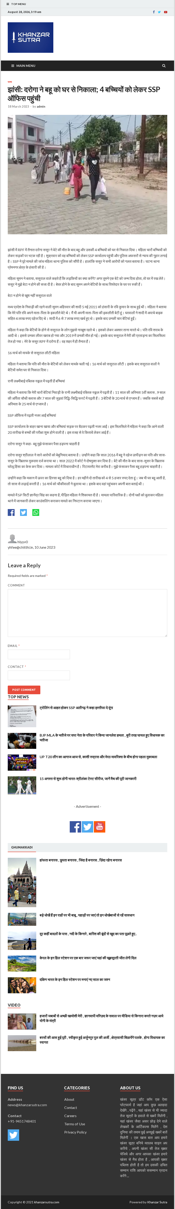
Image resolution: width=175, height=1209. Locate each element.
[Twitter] (159, 12)
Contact (17, 667)
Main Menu (25, 66)
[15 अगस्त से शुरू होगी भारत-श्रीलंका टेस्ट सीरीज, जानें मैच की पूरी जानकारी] (22, 779)
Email (14, 646)
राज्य (10, 82)
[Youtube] (165, 12)
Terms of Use (74, 1124)
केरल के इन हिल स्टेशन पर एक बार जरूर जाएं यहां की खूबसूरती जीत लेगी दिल (88, 958)
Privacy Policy (75, 1132)
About (69, 1099)
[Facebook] (154, 12)
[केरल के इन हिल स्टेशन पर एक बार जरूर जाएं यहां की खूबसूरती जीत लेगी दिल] (22, 958)
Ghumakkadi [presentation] (22, 847)
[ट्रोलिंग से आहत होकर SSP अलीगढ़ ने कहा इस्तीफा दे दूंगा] (22, 708)
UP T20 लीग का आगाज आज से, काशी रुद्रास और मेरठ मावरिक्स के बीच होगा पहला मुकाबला (98, 757)
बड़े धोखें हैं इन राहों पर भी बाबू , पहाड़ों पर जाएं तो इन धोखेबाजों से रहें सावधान (87, 915)
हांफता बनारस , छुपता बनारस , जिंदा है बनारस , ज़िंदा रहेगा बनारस (81, 860)
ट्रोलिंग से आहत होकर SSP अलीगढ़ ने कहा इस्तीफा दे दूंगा (76, 707)
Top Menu (18, 4)
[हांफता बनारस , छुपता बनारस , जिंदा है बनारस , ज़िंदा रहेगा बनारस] (22, 860)
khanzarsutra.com (46, 1202)
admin (41, 106)
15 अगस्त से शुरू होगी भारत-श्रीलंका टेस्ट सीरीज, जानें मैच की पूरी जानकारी (88, 778)
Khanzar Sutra (157, 1202)
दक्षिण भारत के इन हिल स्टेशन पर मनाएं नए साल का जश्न (75, 979)
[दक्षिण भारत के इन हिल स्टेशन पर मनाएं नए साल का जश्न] (22, 980)
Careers (70, 1115)
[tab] (22, 847)
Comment (16, 585)
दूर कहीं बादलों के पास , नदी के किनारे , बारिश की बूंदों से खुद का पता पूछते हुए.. (88, 933)
